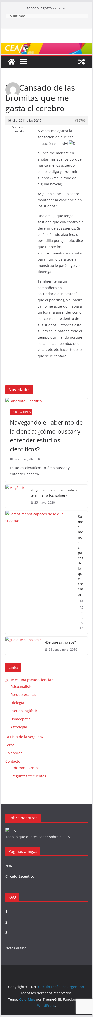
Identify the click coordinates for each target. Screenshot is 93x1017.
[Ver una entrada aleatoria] (82, 62)
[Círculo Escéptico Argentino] (11, 62)
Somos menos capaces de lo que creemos (80, 555)
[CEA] (10, 830)
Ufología (17, 702)
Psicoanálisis (20, 686)
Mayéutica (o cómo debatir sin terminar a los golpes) (56, 493)
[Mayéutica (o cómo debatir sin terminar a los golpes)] (16, 496)
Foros (9, 745)
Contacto (12, 761)
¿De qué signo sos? (60, 642)
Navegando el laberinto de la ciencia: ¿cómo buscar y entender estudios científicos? (46, 435)
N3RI (9, 866)
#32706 (80, 120)
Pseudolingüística (25, 710)
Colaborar (13, 753)
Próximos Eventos (24, 767)
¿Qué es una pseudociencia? (29, 679)
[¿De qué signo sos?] (23, 646)
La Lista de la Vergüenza (25, 736)
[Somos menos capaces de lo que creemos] (39, 572)
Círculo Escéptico (19, 876)
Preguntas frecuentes (28, 776)
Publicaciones (21, 412)
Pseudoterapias (23, 694)
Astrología (18, 727)
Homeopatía (20, 719)
